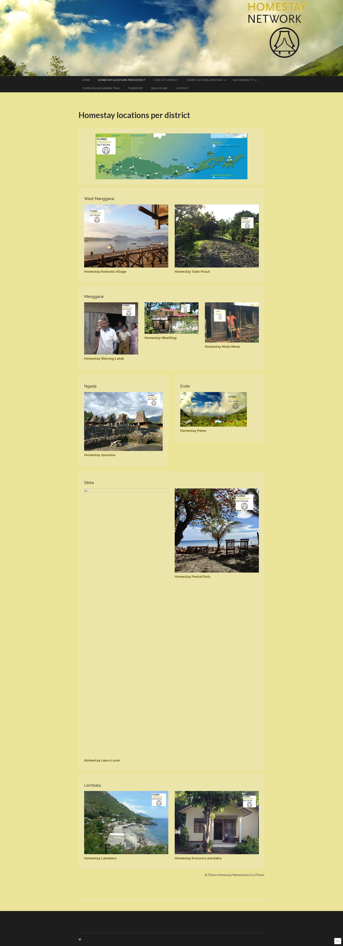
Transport (135, 88)
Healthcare (159, 88)
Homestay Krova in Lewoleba (198, 858)
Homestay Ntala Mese (222, 346)
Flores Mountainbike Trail (101, 88)
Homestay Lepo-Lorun (102, 760)
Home (86, 80)
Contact (182, 88)
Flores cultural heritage (205, 80)
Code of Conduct (166, 80)
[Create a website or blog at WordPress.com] (80, 939)
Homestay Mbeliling (161, 338)
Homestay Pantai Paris (192, 576)
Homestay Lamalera (100, 858)
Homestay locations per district (122, 80)
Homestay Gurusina (99, 455)
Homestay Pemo (193, 431)
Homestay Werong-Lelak (104, 358)
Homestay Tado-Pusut (192, 271)
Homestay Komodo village (105, 271)
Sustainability (243, 80)
